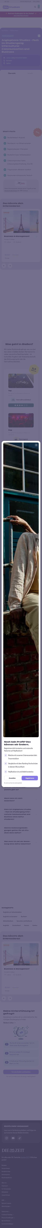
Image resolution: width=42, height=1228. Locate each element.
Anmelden (12, 778)
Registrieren (30, 778)
